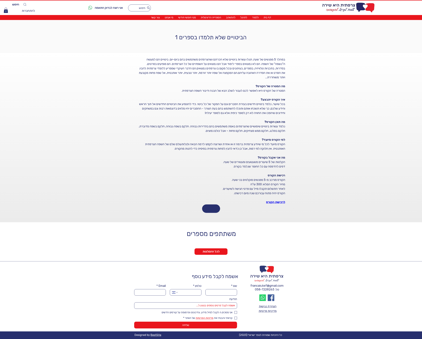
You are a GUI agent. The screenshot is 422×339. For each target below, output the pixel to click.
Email (161, 286)
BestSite (156, 335)
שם (234, 286)
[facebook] (271, 297)
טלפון (197, 286)
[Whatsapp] (262, 297)
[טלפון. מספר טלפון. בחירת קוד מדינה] (175, 292)
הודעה (233, 299)
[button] (6, 10)
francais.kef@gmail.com (267, 285)
